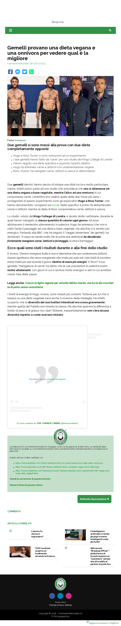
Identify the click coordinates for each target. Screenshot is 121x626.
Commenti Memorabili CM (20, 63)
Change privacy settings (60, 605)
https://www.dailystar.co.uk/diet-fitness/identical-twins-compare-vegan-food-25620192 (57, 467)
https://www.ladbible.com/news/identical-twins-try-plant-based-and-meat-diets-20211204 (59, 463)
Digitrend (108, 623)
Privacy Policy (60, 602)
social (55, 205)
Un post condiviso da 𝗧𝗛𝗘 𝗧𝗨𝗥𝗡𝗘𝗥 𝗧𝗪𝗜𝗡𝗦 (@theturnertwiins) (47, 423)
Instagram (20, 140)
